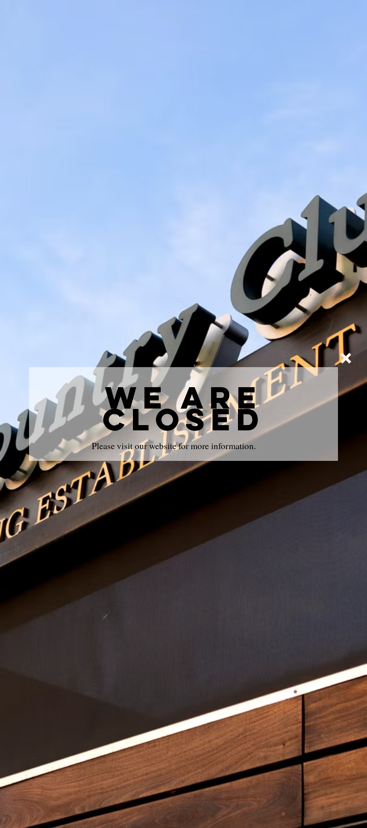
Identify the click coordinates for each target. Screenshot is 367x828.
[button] (345, 358)
